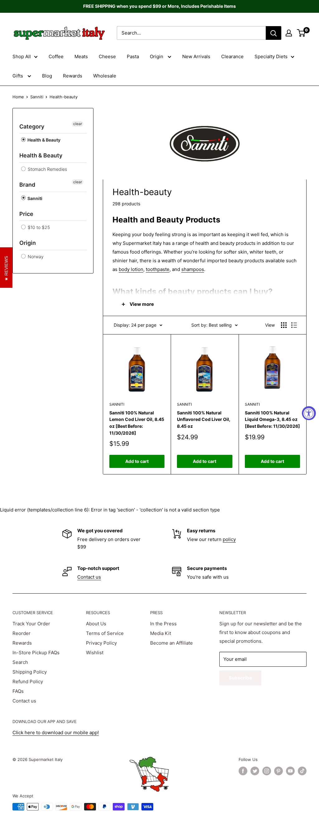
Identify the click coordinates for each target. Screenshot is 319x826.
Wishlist (94, 653)
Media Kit (160, 633)
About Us (96, 624)
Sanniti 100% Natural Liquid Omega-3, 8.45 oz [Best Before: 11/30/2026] (272, 419)
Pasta (133, 56)
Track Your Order (31, 624)
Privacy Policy (101, 643)
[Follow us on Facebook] (243, 771)
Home (18, 96)
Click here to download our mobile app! (55, 732)
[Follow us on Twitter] (254, 771)
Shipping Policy (29, 672)
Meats (81, 56)
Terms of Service (105, 633)
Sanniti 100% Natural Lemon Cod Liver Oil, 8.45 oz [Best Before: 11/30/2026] (136, 423)
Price (26, 214)
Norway (35, 256)
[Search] (273, 33)
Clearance (232, 56)
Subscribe (240, 678)
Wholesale (104, 76)
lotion (136, 269)
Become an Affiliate (171, 643)
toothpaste (157, 269)
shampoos (192, 269)
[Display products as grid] (284, 325)
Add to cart (137, 461)
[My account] (289, 33)
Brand (27, 184)
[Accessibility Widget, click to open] (309, 413)
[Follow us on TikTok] (302, 771)
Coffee (56, 56)
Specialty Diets (271, 56)
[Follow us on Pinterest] (278, 771)
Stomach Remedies (46, 169)
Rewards (72, 76)
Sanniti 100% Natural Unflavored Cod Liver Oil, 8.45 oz (203, 419)
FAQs (18, 691)
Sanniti (36, 96)
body (124, 269)
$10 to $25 (38, 227)
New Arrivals (196, 56)
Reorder (21, 633)
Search (20, 662)
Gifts (18, 76)
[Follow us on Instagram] (266, 771)
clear (77, 123)
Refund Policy (27, 681)
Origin (157, 56)
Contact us (89, 577)
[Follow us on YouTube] (290, 771)
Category (31, 126)
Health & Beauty (43, 139)
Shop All (21, 56)
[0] (301, 33)
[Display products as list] (294, 325)
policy (229, 539)
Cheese (107, 56)
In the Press (163, 624)
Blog (47, 76)
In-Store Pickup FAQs (36, 653)
